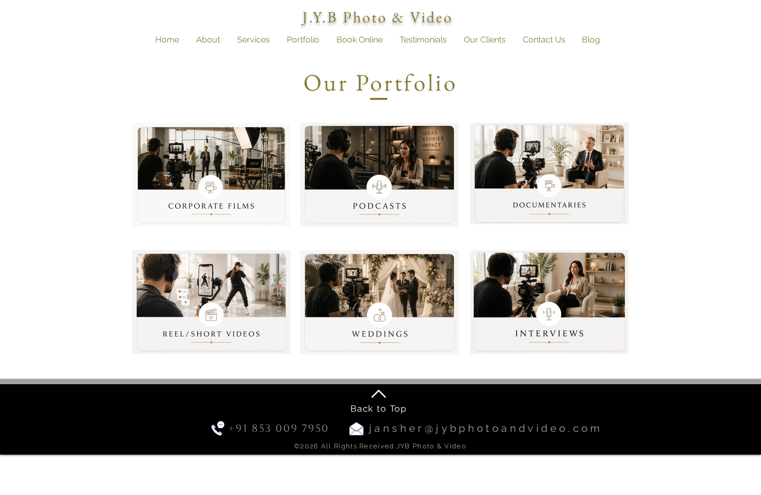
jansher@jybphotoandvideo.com (486, 428)
